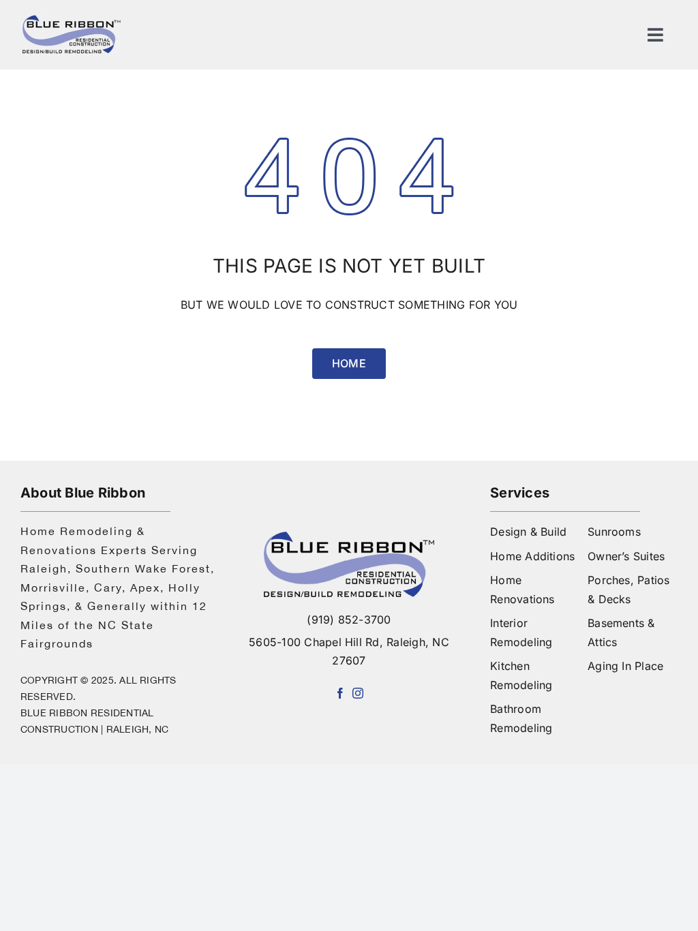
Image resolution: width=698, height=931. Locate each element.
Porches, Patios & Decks (629, 589)
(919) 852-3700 (349, 619)
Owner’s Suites (626, 556)
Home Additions (532, 556)
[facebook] (340, 693)
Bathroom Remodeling (521, 718)
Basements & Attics (621, 632)
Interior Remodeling (521, 632)
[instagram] (357, 693)
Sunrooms (614, 531)
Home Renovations (522, 589)
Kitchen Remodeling (521, 675)
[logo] (71, 19)
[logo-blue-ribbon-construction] (349, 537)
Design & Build (528, 531)
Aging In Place (625, 666)
